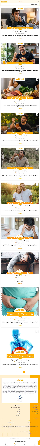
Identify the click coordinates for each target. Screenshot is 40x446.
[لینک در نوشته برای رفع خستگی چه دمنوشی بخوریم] (20, 263)
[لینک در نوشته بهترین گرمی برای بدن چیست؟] (20, 158)
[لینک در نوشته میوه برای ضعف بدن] (20, 53)
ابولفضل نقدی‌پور (21, 320)
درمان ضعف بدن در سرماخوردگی (20, 31)
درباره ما (19, 409)
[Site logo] (20, 1)
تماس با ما (18, 411)
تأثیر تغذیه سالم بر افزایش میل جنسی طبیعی (20, 206)
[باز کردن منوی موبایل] (39, 2)
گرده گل (37, 413)
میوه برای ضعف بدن (20, 66)
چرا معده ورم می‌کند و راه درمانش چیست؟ (20, 318)
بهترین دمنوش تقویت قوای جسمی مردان (20, 241)
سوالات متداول (18, 415)
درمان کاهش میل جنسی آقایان (15, 407)
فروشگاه (18, 413)
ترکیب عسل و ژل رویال (35, 411)
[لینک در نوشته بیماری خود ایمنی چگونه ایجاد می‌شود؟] (20, 343)
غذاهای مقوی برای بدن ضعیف (20, 101)
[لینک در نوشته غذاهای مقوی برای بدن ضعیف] (20, 88)
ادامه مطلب (20, 38)
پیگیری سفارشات (4, 1)
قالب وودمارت (27, 439)
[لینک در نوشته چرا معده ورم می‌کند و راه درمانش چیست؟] (20, 301)
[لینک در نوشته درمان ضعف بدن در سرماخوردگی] (20, 18)
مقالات (20, 29)
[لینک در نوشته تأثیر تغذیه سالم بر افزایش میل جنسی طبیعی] (20, 193)
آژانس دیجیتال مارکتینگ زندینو (20, 441)
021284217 (29, 422)
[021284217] (29, 420)
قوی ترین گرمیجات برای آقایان (20, 136)
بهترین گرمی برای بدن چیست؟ (20, 171)
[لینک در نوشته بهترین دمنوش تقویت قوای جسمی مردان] (20, 228)
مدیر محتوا (21, 33)
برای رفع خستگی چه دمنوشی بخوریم (20, 276)
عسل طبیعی (36, 409)
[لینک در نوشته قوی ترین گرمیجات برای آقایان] (20, 123)
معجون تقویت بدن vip (35, 407)
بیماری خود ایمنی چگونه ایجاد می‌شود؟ (20, 360)
